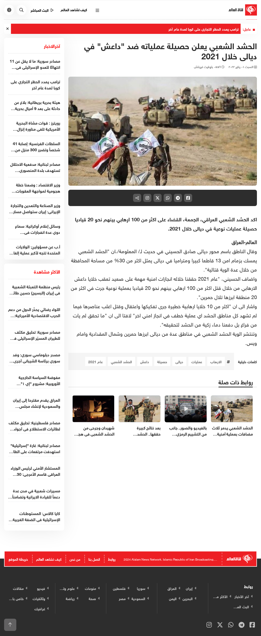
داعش (144, 361)
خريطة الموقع (18, 559)
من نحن (75, 559)
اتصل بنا (94, 559)
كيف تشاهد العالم (74, 9)
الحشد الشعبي (121, 361)
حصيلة (162, 361)
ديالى (179, 361)
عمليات (196, 361)
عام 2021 (95, 361)
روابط (111, 559)
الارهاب (216, 361)
